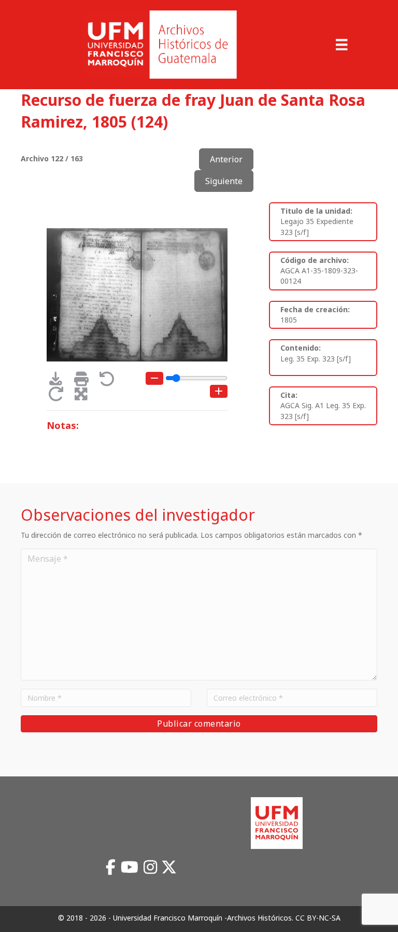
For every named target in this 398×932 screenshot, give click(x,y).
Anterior (226, 159)
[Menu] (341, 45)
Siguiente (224, 181)
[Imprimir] (84, 381)
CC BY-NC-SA (317, 918)
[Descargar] (59, 381)
